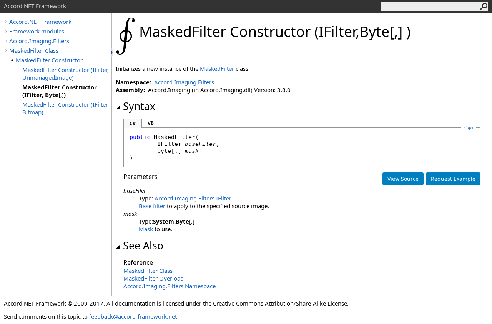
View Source (403, 178)
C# (133, 123)
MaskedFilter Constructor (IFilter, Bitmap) (65, 108)
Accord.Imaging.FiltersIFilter (193, 198)
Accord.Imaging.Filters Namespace (169, 286)
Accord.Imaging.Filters (39, 41)
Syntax (139, 106)
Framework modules (36, 31)
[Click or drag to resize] (113, 52)
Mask (146, 229)
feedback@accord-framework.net (133, 316)
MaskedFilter (217, 68)
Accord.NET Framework (40, 21)
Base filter (152, 206)
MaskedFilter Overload (153, 278)
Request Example (453, 178)
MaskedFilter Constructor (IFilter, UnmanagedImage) (65, 73)
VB (151, 123)
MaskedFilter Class (33, 50)
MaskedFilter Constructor (49, 60)
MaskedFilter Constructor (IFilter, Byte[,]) (59, 91)
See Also (143, 245)
